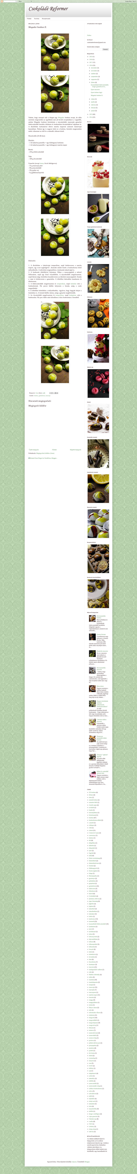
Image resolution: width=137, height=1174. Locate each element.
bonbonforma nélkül (95, 820)
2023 (91, 56)
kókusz (91, 942)
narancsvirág (92, 1038)
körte (90, 952)
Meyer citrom (93, 1007)
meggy (91, 1000)
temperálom (61, 284)
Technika (36, 18)
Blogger (87, 1162)
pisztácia (91, 1048)
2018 (91, 59)
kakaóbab (92, 909)
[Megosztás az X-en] (54, 393)
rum (90, 1063)
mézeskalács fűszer (94, 1012)
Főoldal (29, 18)
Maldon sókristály (94, 974)
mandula (91, 980)
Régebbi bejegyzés (75, 449)
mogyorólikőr (93, 1020)
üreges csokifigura (94, 1114)
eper (90, 850)
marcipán (91, 990)
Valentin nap (92, 1119)
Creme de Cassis (94, 833)
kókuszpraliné (93, 944)
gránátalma (92, 881)
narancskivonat (93, 1033)
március (93, 105)
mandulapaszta (93, 982)
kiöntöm (74, 284)
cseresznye (92, 835)
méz (90, 1010)
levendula (92, 957)
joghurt (91, 906)
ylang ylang (92, 1129)
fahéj (90, 855)
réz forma (92, 1053)
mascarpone (92, 992)
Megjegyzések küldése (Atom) (45, 453)
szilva (90, 1091)
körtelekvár (92, 954)
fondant (91, 866)
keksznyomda (93, 936)
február (93, 107)
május (93, 99)
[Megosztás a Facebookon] (55, 393)
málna (91, 977)
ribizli (90, 1055)
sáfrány (91, 1068)
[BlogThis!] (52, 393)
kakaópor (92, 914)
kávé (90, 929)
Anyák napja (93, 805)
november (94, 71)
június (93, 82)
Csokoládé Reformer (47, 9)
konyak (91, 949)
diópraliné (92, 848)
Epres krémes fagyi (96, 92)
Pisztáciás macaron (102, 651)
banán (91, 810)
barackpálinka (93, 812)
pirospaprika (92, 1045)
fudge (90, 873)
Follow (89, 35)
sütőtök (91, 1081)
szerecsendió (92, 1083)
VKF (90, 1124)
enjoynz (74, 1162)
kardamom (92, 926)
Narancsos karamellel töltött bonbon (102, 738)
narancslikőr (92, 1035)
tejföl (90, 1096)
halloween (92, 888)
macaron (91, 967)
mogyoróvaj (92, 1025)
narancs (91, 1030)
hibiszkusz (92, 891)
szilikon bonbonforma (95, 1088)
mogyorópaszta (93, 1023)
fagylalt (91, 853)
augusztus (94, 79)
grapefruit (92, 883)
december (94, 68)
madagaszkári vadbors (95, 969)
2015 (91, 114)
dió (90, 840)
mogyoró (91, 1017)
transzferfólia (93, 1109)
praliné (91, 1050)
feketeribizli (92, 861)
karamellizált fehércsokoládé (97, 924)
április (93, 102)
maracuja (48, 395)
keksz (90, 934)
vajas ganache (93, 1116)
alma (90, 797)
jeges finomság (93, 901)
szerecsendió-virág (94, 1086)
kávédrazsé (92, 931)
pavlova (91, 1040)
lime (90, 959)
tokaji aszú (92, 1101)
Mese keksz (100, 686)
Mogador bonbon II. (97, 95)
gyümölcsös (42, 395)
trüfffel (91, 1111)
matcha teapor (93, 995)
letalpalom (73, 295)
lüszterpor (92, 964)
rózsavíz (91, 1061)
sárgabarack (92, 1073)
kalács (91, 916)
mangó (91, 985)
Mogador (61, 117)
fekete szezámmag (94, 858)
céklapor (91, 825)
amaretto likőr (93, 802)
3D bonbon (92, 792)
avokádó (91, 807)
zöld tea (91, 1131)
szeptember (94, 76)
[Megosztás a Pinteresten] (57, 393)
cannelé (91, 823)
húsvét (91, 893)
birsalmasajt (92, 815)
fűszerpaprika (93, 876)
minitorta (91, 1015)
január (93, 110)
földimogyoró (93, 868)
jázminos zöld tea (94, 898)
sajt (90, 1071)
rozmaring (92, 1058)
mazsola (91, 997)
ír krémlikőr (92, 896)
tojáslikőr (91, 1098)
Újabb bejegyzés (34, 449)
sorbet (91, 1076)
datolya (91, 838)
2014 (91, 117)
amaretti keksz (93, 800)
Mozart (91, 1028)
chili (90, 828)
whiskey (91, 1126)
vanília (91, 1121)
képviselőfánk (93, 939)
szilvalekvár (92, 1093)
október (93, 73)
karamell (91, 921)
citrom (91, 830)
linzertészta (92, 962)
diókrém (91, 845)
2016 (91, 65)
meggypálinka (93, 1002)
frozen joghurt (93, 871)
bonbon (36, 395)
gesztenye (92, 878)
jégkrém (91, 904)
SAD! (91, 1066)
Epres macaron (95, 89)
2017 (91, 62)
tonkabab (91, 1104)
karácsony (92, 919)
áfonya (91, 795)
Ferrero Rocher (101, 634)
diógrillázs (92, 843)
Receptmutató (46, 18)
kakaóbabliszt (93, 911)
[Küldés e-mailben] (50, 393)
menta (91, 1005)
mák (90, 972)
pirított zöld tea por (94, 1043)
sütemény (92, 1078)
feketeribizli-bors (94, 863)
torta (90, 1106)
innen (42, 163)
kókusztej (92, 947)
